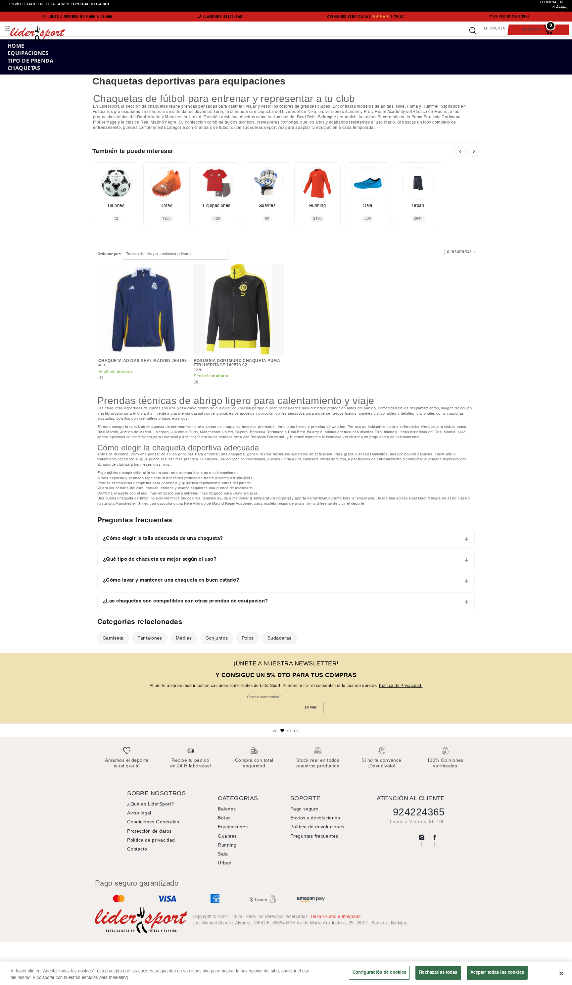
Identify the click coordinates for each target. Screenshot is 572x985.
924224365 (419, 811)
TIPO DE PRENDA (30, 60)
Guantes (227, 836)
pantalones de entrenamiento (376, 459)
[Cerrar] (561, 973)
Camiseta (113, 638)
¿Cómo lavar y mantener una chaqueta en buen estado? (171, 580)
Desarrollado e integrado (336, 917)
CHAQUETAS (24, 68)
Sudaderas (279, 638)
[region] (286, 973)
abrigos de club (110, 464)
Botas (224, 817)
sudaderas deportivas (263, 128)
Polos (248, 638)
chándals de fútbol (212, 128)
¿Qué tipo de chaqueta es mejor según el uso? (159, 559)
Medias (184, 638)
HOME (16, 45)
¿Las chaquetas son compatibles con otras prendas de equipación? (185, 601)
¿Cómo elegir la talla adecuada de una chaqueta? (163, 538)
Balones (227, 808)
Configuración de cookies (379, 972)
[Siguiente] (474, 151)
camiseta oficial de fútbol (324, 459)
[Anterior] (460, 151)
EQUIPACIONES (28, 53)
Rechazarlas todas (438, 972)
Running (227, 845)
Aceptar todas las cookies (497, 972)
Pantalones (149, 638)
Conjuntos (217, 638)
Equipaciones (233, 826)
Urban (224, 862)
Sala (223, 853)
